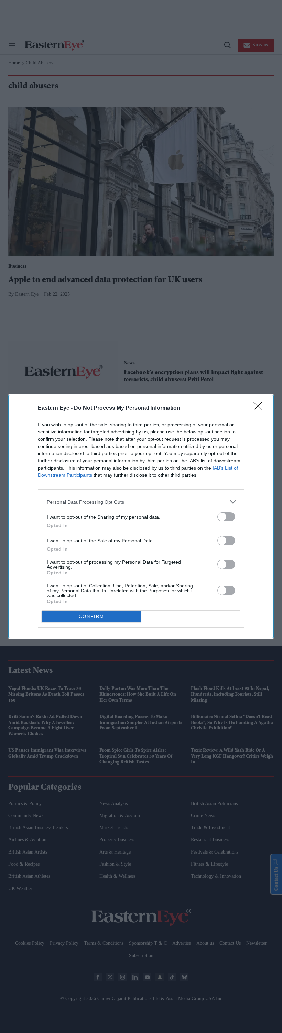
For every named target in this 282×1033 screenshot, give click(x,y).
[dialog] (141, 516)
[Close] (260, 408)
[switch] (226, 516)
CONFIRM (91, 616)
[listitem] (141, 501)
